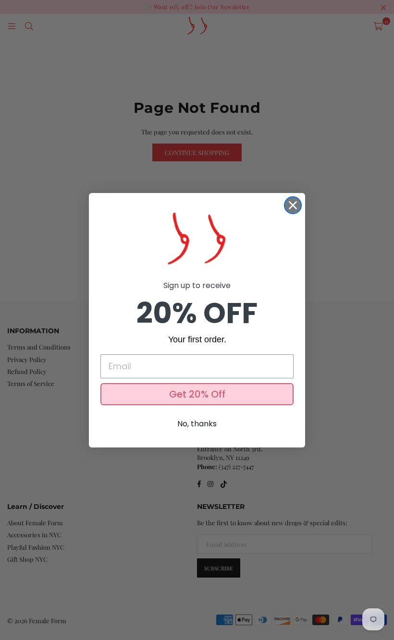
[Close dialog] (292, 205)
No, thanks (197, 423)
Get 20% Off (197, 394)
